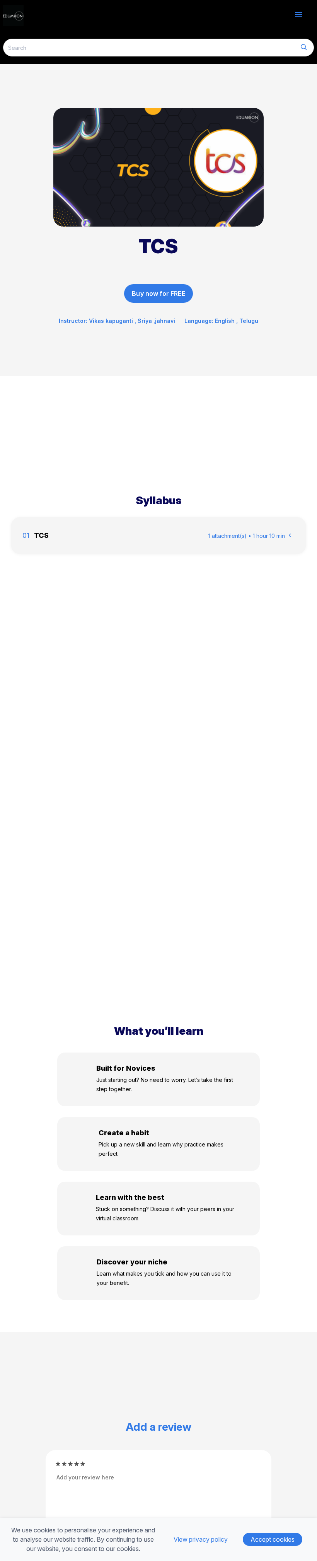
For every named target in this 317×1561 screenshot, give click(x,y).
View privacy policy (201, 1539)
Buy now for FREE (158, 293)
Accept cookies (273, 1539)
